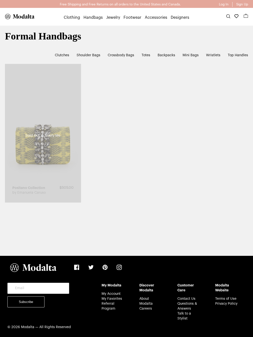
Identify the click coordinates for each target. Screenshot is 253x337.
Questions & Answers (187, 306)
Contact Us (186, 298)
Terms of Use (225, 298)
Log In (224, 4)
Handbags (93, 17)
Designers (180, 17)
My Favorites (112, 298)
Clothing (72, 17)
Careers (145, 308)
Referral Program (108, 306)
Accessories (156, 17)
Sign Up (242, 4)
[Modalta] (17, 16)
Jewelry (113, 17)
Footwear (132, 17)
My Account (111, 294)
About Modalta (146, 301)
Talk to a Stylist (184, 316)
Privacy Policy (226, 303)
